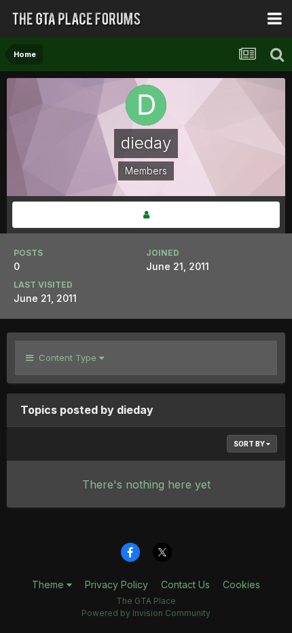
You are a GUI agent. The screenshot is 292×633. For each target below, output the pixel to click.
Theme (49, 584)
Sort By (250, 444)
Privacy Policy (116, 584)
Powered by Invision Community (146, 613)
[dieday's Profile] (146, 215)
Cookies (241, 584)
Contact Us (185, 584)
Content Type (66, 357)
